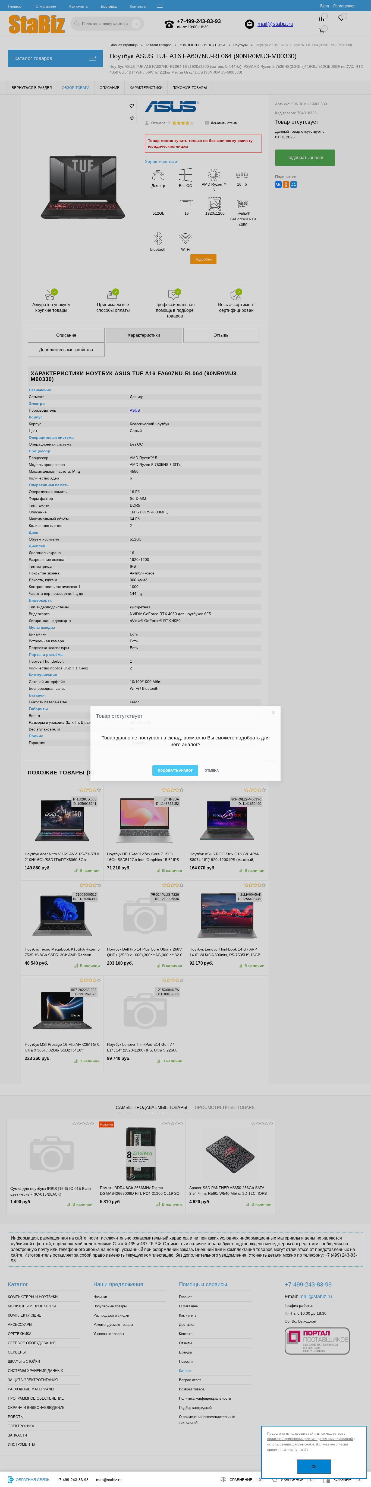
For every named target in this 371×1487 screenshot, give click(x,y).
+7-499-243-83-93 (73, 1480)
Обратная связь (32, 1480)
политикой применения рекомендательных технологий (310, 1439)
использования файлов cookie (290, 1444)
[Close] (273, 713)
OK (314, 1467)
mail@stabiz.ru (109, 1480)
